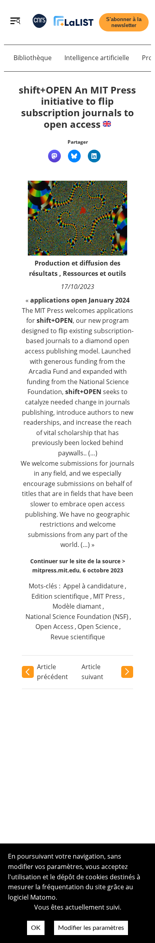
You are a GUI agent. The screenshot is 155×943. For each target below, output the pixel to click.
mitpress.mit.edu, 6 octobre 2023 (77, 570)
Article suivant (92, 671)
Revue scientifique (77, 637)
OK (36, 928)
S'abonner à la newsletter (123, 22)
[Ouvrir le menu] (15, 22)
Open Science (98, 626)
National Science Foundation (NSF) (76, 616)
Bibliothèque (33, 57)
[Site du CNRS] (39, 22)
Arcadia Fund (48, 371)
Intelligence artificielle (96, 57)
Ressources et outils (94, 273)
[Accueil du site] (73, 22)
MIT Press (107, 596)
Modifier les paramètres (91, 928)
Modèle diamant (76, 606)
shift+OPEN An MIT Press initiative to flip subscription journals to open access (77, 107)
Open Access (54, 626)
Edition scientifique (60, 596)
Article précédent (52, 671)
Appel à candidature (93, 586)
